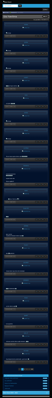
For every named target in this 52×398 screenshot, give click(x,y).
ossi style (26, 350)
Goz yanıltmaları (8, 380)
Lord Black (26, 148)
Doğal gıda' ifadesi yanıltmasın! (11, 378)
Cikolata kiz (26, 165)
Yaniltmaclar (7, 388)
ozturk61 (26, 77)
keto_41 (26, 333)
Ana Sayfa (6, 12)
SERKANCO (26, 280)
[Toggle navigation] (47, 392)
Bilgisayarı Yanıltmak (9, 385)
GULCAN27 (26, 262)
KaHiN (26, 190)
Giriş (45, 9)
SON (32, 369)
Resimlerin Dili (14, 12)
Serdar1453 (26, 208)
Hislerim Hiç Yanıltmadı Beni (11, 383)
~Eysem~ (26, 245)
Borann (26, 297)
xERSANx (26, 226)
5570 (46, 16)
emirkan (26, 24)
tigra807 (26, 315)
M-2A (26, 95)
